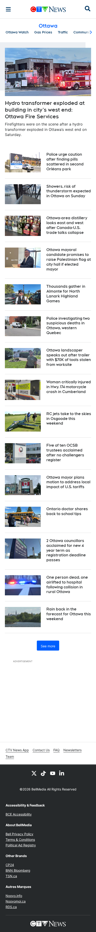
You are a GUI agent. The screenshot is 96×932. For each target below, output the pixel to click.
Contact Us (41, 750)
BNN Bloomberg (18, 870)
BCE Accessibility (19, 814)
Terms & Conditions (20, 840)
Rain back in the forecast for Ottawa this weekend (68, 614)
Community (82, 32)
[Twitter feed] (34, 773)
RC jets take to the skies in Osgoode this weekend (68, 419)
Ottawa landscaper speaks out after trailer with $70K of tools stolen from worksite (68, 357)
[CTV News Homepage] (48, 9)
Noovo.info (14, 896)
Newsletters (72, 750)
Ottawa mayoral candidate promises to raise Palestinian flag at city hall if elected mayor (68, 259)
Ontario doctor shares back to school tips (67, 511)
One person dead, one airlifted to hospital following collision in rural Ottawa (67, 584)
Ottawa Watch (17, 32)
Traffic (63, 32)
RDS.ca (11, 907)
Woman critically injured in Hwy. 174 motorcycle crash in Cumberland (68, 387)
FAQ (56, 750)
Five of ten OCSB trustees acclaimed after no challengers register (65, 452)
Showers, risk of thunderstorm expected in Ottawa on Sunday (68, 191)
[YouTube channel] (52, 773)
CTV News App (17, 750)
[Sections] (8, 9)
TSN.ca (11, 876)
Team (10, 756)
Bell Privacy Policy (19, 834)
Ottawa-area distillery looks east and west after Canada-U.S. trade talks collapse (66, 225)
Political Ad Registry (21, 845)
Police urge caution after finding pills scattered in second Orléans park (65, 161)
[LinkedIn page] (62, 773)
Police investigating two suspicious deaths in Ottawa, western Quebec (68, 325)
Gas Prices (43, 32)
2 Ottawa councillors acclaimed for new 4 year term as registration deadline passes (66, 550)
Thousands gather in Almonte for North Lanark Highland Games (65, 293)
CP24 (10, 865)
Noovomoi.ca (16, 901)
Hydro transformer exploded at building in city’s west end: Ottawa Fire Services (45, 109)
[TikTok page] (43, 773)
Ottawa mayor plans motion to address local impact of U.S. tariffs (68, 482)
